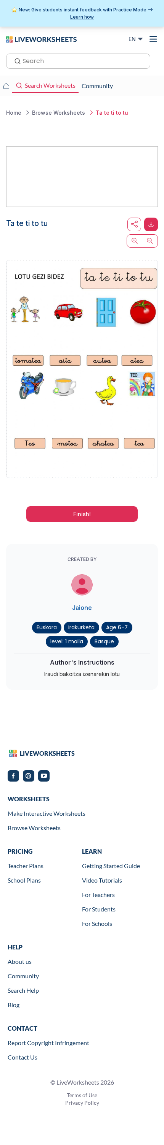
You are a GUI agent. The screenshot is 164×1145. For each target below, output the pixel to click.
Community (23, 975)
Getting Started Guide (111, 865)
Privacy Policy (82, 1102)
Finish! (82, 514)
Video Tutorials (102, 880)
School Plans (24, 880)
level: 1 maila (66, 641)
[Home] (41, 39)
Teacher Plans (25, 865)
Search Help (23, 990)
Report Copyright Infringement (48, 1042)
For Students (99, 909)
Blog (13, 1004)
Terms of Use (82, 1095)
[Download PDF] (151, 224)
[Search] (15, 60)
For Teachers (98, 894)
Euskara (47, 627)
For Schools (97, 923)
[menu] (153, 39)
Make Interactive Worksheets (46, 813)
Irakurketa (81, 627)
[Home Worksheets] (6, 86)
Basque (104, 641)
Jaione (82, 607)
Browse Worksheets (34, 827)
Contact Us (22, 1057)
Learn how (82, 17)
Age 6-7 (117, 627)
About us (20, 961)
